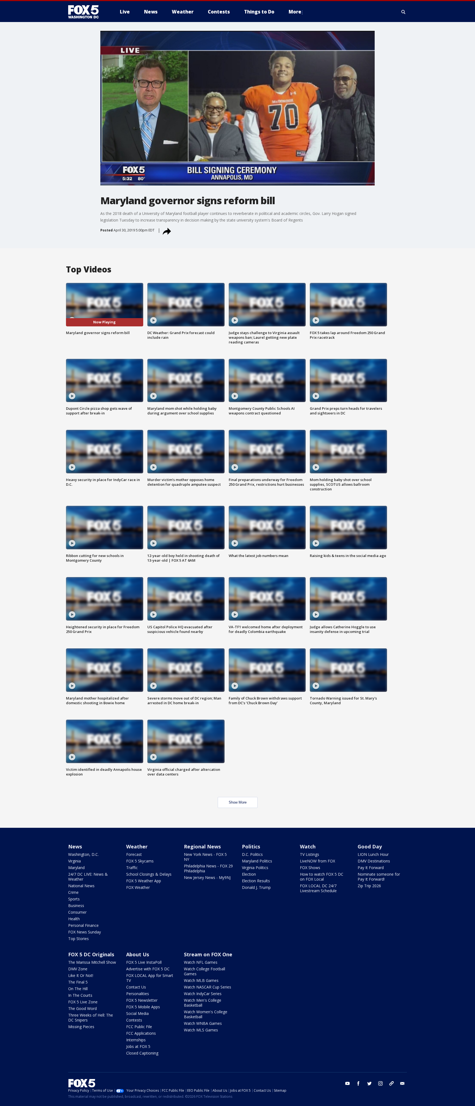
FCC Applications (141, 1033)
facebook (358, 1083)
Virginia (74, 861)
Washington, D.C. (83, 854)
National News (81, 885)
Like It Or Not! (80, 975)
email (402, 1083)
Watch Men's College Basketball (202, 1003)
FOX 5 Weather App (143, 880)
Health (74, 918)
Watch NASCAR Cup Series (207, 987)
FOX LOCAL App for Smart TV (149, 978)
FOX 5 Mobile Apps (143, 1006)
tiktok (391, 1083)
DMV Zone (77, 968)
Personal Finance (83, 925)
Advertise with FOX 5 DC (148, 968)
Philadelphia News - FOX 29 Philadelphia (208, 868)
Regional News (202, 846)
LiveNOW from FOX (317, 861)
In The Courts (80, 995)
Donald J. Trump (256, 887)
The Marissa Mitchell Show (92, 962)
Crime (73, 892)
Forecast (134, 854)
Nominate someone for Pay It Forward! (379, 877)
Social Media (137, 1013)
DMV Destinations (374, 861)
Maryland (76, 867)
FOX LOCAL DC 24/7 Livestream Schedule (318, 888)
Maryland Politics (257, 861)
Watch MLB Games (201, 980)
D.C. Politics (252, 854)
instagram (380, 1083)
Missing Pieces (81, 1026)
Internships (136, 1039)
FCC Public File (139, 1026)
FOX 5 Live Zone (83, 1001)
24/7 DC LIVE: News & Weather (88, 877)
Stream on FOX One (208, 954)
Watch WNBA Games (203, 1023)
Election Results (256, 880)
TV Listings (309, 854)
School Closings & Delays (149, 874)
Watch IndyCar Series (203, 993)
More (295, 12)
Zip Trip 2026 (369, 885)
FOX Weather (138, 887)
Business (76, 905)
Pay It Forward (371, 867)
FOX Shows (310, 867)
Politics (251, 846)
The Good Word (82, 1008)
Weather (137, 846)
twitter (369, 1083)
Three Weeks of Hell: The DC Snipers (90, 1017)
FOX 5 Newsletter (142, 1000)
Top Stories (78, 938)
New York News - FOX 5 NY (205, 857)
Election (249, 874)
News (75, 846)
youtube (347, 1083)
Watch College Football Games (204, 971)
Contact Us (136, 987)
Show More (238, 802)
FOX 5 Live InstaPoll (144, 962)
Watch (308, 846)
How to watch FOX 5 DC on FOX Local (321, 877)
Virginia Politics (255, 867)
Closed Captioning (142, 1053)
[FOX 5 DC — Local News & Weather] (86, 11)
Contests (134, 1020)
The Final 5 (78, 982)
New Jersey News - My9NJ (207, 877)
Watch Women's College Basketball (205, 1014)
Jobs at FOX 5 (138, 1046)
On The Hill (78, 988)
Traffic (132, 867)
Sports (74, 899)
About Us (137, 954)
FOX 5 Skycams (140, 861)
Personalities (137, 993)
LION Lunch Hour (373, 854)
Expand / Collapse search (403, 12)
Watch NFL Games (200, 962)
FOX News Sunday (84, 932)
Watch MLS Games (201, 1030)
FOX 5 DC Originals (91, 954)
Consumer (77, 912)
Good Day (370, 846)
